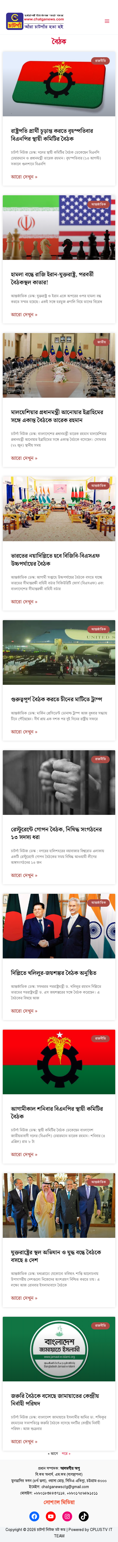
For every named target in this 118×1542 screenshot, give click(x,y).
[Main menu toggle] (107, 21)
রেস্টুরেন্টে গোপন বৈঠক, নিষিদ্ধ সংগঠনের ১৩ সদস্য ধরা (56, 833)
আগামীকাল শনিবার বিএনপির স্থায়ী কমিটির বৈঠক (57, 1113)
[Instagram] (67, 1516)
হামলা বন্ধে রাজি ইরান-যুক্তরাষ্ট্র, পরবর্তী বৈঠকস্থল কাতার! (52, 278)
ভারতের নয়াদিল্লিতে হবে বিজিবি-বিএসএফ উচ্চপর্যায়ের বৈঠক (55, 559)
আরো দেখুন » (24, 177)
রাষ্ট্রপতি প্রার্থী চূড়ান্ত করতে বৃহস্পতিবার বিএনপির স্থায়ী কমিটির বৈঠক (52, 135)
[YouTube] (51, 1516)
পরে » (66, 1454)
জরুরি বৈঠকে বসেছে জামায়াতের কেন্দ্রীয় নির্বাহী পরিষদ (55, 1400)
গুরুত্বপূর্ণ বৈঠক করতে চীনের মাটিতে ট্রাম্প (56, 699)
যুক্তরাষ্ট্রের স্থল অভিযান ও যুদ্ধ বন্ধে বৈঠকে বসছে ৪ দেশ (56, 1256)
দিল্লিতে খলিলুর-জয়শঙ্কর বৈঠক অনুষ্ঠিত (53, 973)
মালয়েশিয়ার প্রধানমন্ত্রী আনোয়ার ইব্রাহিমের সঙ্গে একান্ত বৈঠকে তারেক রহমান (57, 416)
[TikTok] (84, 1516)
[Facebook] (34, 1516)
